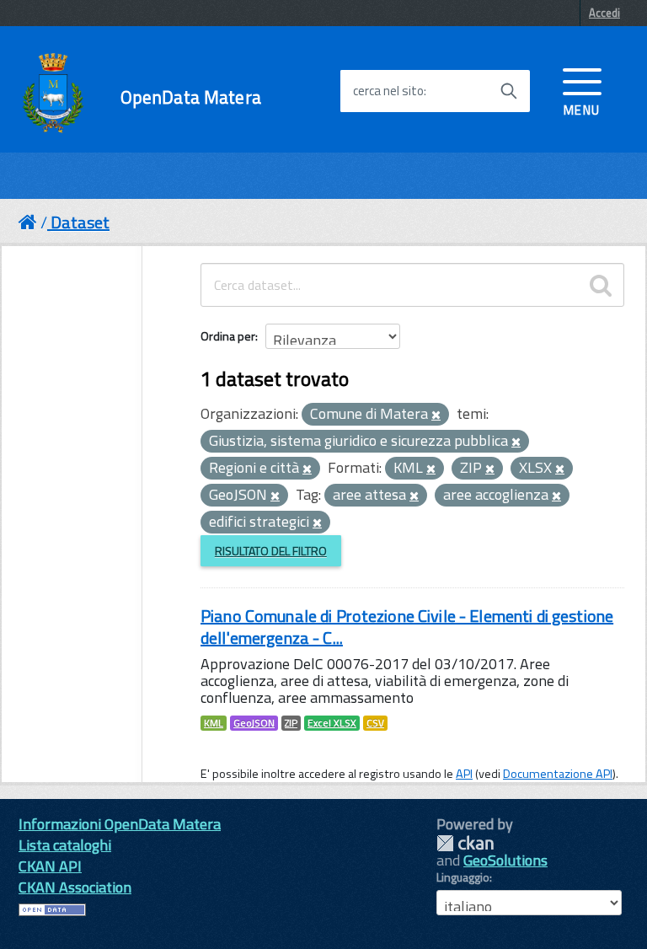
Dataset (80, 222)
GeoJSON (254, 723)
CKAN (465, 843)
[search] (601, 285)
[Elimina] (436, 415)
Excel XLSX (331, 723)
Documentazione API (557, 773)
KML (213, 723)
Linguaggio (462, 877)
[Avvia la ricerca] (509, 91)
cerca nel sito (388, 91)
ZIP (291, 723)
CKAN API (50, 866)
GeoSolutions (505, 860)
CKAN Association (75, 887)
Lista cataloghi (65, 845)
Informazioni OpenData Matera (120, 823)
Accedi (604, 12)
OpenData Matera (190, 97)
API (464, 773)
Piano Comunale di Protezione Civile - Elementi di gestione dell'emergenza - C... (407, 627)
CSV (375, 723)
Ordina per (228, 336)
